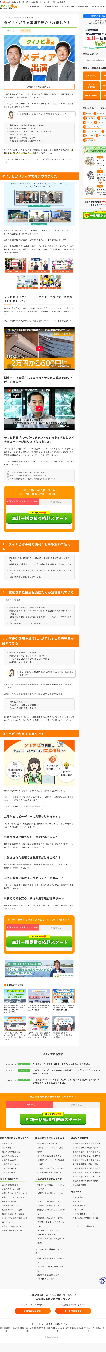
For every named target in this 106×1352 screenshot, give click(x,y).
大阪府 (96, 1164)
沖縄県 (83, 1185)
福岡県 (93, 1176)
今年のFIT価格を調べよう (12, 1226)
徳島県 (98, 1172)
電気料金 (101, 136)
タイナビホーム (38, 1324)
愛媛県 (81, 1176)
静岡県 (93, 1160)
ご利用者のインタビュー (47, 1279)
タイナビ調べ (89, 118)
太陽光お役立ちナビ (99, 6)
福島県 (84, 1147)
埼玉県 (81, 1151)
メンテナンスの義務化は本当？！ (51, 1201)
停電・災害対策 (91, 95)
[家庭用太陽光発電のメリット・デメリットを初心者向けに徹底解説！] (63, 1028)
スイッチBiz (78, 1209)
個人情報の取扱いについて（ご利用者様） (58, 1329)
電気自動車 (88, 140)
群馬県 (75, 1151)
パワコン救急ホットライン (84, 1214)
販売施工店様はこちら (33, 1311)
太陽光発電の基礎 (51, 6)
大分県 (90, 1180)
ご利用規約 (58, 1324)
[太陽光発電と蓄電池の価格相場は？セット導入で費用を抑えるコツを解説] (39, 1001)
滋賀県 (84, 1164)
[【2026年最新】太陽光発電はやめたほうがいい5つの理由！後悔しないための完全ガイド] (39, 1028)
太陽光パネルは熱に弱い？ (48, 1205)
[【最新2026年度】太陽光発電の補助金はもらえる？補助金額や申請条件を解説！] (63, 1001)
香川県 (75, 1176)
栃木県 (96, 1147)
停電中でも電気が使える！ (48, 1143)
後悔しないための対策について (15, 1218)
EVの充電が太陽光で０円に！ (49, 1172)
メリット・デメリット (92, 127)
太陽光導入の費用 (9, 1160)
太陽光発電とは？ (9, 1147)
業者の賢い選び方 (9, 1201)
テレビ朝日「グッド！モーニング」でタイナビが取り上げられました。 (61, 1064)
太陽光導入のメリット (11, 1156)
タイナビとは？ (35, 6)
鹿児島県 (76, 1185)
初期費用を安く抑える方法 (13, 1214)
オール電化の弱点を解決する (49, 1156)
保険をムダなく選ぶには (12, 1230)
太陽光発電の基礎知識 (11, 1151)
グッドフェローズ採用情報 (84, 1226)
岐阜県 (87, 1160)
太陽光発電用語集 (9, 1168)
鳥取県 (95, 1168)
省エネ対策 (88, 136)
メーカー (99, 122)
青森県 (81, 1143)
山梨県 (75, 1160)
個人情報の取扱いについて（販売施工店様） (28, 1329)
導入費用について (68, 6)
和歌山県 (88, 1168)
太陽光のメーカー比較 (11, 1189)
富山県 (86, 1156)
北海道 (75, 1143)
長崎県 (78, 1180)
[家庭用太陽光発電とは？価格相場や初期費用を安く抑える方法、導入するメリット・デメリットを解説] (15, 1001)
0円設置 (87, 114)
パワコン (88, 122)
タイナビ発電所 (79, 1205)
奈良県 (81, 1168)
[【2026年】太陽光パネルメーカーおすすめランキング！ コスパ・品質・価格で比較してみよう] (15, 1028)
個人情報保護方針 (6, 1329)
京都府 (90, 1164)
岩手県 (87, 1143)
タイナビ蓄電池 (79, 1197)
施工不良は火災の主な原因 (48, 1230)
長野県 (81, 1160)
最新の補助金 (83, 6)
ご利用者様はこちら (73, 1311)
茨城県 (90, 1147)
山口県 (92, 1172)
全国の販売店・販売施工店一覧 (15, 1193)
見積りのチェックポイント (13, 1197)
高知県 (87, 1176)
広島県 (86, 1172)
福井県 (98, 1156)
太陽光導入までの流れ (11, 1164)
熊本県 (84, 1180)
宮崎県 (96, 1180)
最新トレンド (26, 31)
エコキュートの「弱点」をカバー (51, 1168)
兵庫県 (75, 1168)
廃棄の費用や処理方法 (46, 1234)
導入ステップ (91, 75)
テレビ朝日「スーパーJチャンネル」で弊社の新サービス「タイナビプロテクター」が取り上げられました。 (66, 1072)
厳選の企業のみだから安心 (48, 1275)
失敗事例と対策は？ (10, 1205)
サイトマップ (69, 1324)
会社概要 (48, 1324)
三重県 (78, 1164)
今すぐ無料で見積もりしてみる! (61, 1348)
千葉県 (87, 1151)
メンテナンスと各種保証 (91, 85)
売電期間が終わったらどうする (50, 1218)
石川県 (92, 1156)
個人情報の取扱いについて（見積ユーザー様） (89, 1329)
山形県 (78, 1147)
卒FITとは (6, 1222)
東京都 (93, 1151)
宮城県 (93, 1143)
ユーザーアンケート (91, 131)
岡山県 (79, 1172)
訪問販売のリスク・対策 (12, 1209)
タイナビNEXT (79, 1201)
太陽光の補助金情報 (10, 1185)
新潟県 (79, 1156)
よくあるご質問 (8, 1172)
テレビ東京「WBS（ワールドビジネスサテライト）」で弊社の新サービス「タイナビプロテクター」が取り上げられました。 (66, 1081)
